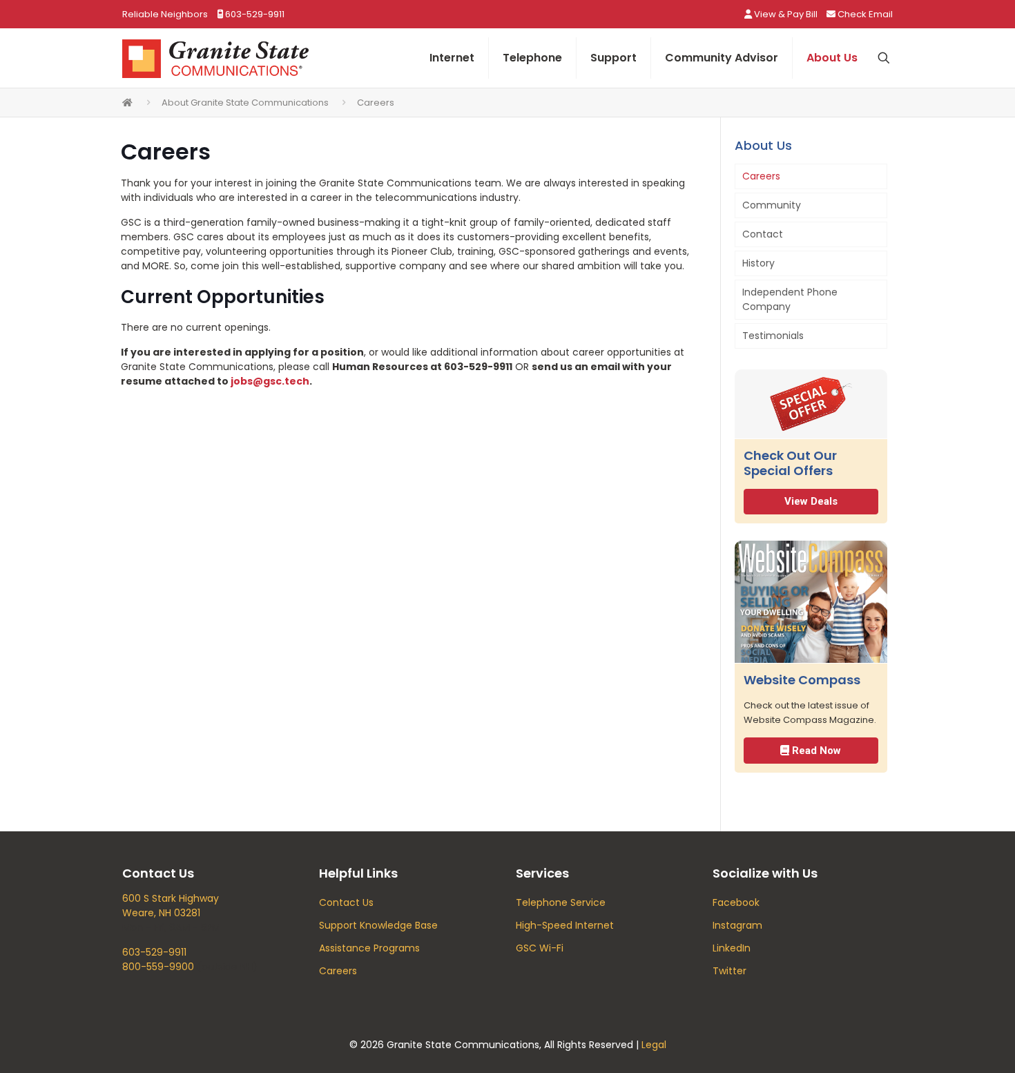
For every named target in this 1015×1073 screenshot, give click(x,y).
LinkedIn (732, 948)
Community (771, 205)
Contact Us (346, 902)
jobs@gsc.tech (270, 381)
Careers (761, 176)
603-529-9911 (154, 952)
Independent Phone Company (790, 299)
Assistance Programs (369, 948)
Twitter (729, 971)
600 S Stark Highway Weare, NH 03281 (170, 905)
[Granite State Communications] (215, 58)
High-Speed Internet (565, 925)
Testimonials (773, 335)
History (758, 263)
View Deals (811, 501)
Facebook (736, 902)
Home (127, 102)
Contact (762, 234)
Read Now (815, 750)
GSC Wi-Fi (539, 948)
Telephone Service (561, 902)
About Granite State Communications (245, 102)
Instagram (737, 925)
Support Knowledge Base (378, 925)
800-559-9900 (158, 967)
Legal (653, 1045)
